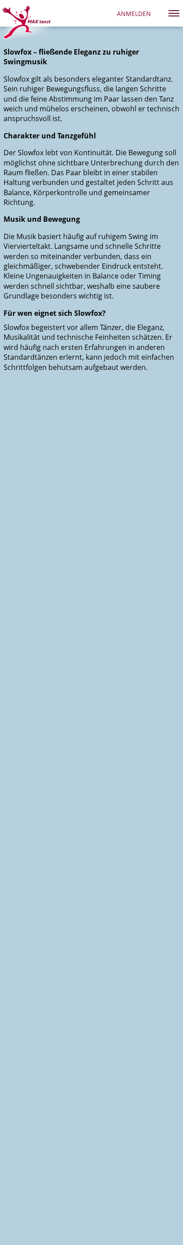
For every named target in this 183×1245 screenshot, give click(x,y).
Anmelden (134, 13)
